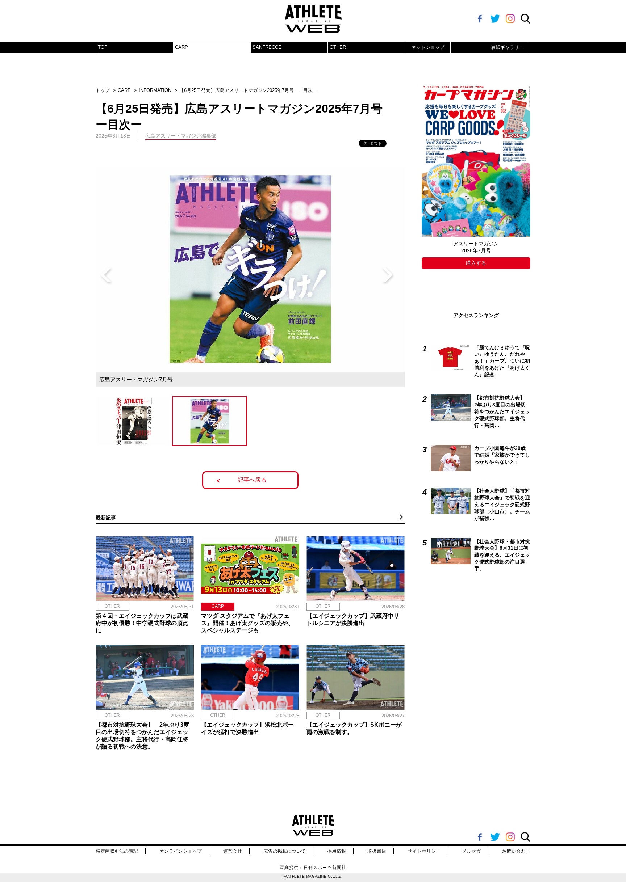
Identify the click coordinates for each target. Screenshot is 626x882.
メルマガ (471, 851)
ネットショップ (428, 47)
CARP (181, 47)
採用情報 (336, 851)
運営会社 (232, 851)
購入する (476, 263)
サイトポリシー (424, 851)
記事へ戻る (252, 480)
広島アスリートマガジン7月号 (136, 379)
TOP (103, 47)
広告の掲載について (284, 851)
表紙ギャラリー (507, 47)
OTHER (338, 47)
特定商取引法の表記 (117, 851)
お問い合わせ (516, 851)
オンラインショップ (180, 851)
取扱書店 (376, 851)
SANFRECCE (267, 47)
